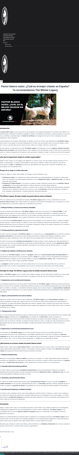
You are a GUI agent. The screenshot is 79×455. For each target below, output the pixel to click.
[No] (4, 454)
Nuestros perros (8, 44)
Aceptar (1, 454)
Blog (4, 40)
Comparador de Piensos (9, 37)
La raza (3, 447)
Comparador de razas (8, 39)
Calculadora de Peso (8, 35)
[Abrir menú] (1, 81)
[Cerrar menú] (0, 437)
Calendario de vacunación (9, 34)
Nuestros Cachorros (8, 46)
